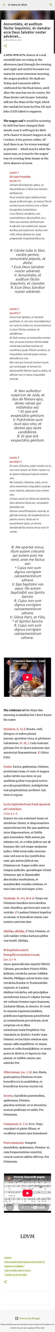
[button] (5, 46)
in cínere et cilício (17, 4)
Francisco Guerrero (14, 1266)
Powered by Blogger (29, 1318)
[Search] (51, 4)
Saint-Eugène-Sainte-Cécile (17, 1271)
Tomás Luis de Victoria (16, 1275)
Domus (8, 1258)
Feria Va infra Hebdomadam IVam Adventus (25, 1262)
